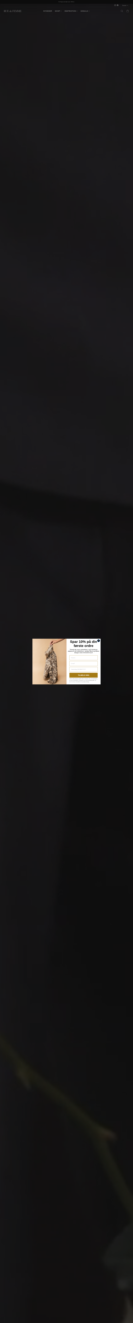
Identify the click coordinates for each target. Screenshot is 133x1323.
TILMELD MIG (83, 675)
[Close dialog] (98, 640)
